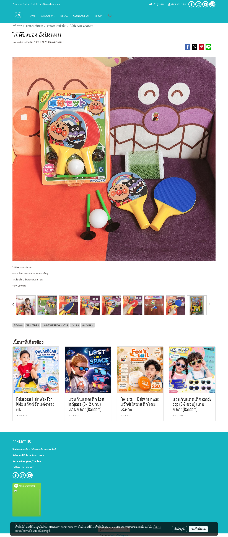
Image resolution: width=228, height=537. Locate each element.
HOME (32, 15)
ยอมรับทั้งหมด (198, 529)
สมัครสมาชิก (178, 4)
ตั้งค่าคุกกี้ (179, 529)
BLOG (64, 15)
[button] (110, 15)
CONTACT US (81, 15)
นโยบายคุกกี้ (44, 530)
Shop (98, 15)
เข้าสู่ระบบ (158, 4)
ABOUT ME (48, 15)
